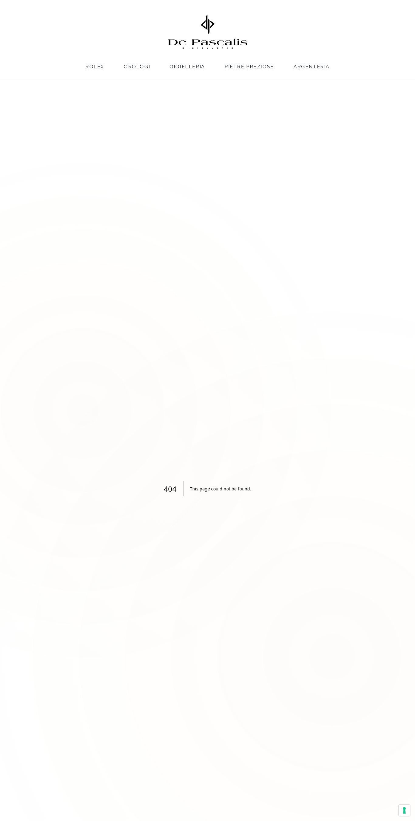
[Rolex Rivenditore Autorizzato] (384, 30)
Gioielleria (187, 67)
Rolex (94, 67)
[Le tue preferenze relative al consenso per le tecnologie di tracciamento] (404, 810)
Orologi (137, 67)
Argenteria (311, 67)
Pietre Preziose (249, 67)
